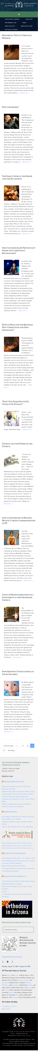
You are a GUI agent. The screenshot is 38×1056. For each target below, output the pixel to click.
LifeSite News (10, 811)
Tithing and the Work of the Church (17, 445)
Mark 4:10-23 (6, 1009)
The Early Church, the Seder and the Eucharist (17, 177)
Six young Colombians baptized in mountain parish (18, 868)
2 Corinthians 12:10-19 (9, 1006)
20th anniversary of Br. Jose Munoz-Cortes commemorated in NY (18, 520)
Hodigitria (15, 997)
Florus (9, 975)
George (7, 990)
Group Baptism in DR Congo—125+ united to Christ (18, 858)
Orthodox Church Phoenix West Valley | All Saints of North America (19, 6)
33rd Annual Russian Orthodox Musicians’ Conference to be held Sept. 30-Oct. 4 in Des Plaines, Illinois (18, 798)
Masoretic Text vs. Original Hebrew (17, 37)
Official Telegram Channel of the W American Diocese (17, 843)
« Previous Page (8, 746)
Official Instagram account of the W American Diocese (17, 845)
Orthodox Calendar (12, 956)
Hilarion (28, 982)
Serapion (26, 980)
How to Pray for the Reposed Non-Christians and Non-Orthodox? (17, 327)
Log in (28, 1035)
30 (4, 750)
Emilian (30, 985)
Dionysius (5, 985)
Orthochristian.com (14, 781)
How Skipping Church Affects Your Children (18, 673)
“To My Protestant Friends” (10, 871)
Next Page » (11, 750)
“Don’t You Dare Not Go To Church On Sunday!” (15, 403)
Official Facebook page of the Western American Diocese (17, 848)
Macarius (11, 992)
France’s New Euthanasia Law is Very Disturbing (17, 827)
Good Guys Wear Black (15, 876)
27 (23, 746)
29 (32, 746)
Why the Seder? (10, 107)
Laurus (16, 975)
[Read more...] (24, 93)
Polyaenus (5, 982)
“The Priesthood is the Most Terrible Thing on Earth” (18, 881)
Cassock (4, 891)
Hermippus (15, 985)
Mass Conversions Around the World (13, 866)
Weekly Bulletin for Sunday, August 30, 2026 (28, 941)
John (29, 987)
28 (27, 746)
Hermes (20, 980)
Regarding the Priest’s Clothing (12, 884)
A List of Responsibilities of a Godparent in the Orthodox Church (18, 597)
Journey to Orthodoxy (15, 853)
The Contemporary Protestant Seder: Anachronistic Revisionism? (18, 250)
